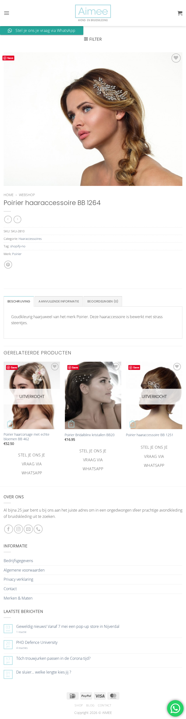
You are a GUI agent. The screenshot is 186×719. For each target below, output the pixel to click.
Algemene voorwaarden (24, 570)
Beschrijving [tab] (19, 301)
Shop (79, 705)
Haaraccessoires (30, 238)
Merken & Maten (18, 598)
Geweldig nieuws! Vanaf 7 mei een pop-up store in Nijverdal (67, 626)
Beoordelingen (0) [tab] (102, 301)
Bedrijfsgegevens (18, 560)
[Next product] (8, 219)
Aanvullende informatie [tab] (59, 301)
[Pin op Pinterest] (8, 265)
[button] (6, 13)
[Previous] (4, 419)
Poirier (17, 254)
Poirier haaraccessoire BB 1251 (149, 435)
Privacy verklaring (18, 579)
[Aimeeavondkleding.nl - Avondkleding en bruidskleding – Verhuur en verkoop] (93, 13)
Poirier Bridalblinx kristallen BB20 (90, 435)
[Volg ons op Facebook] (8, 529)
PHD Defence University (36, 642)
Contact (10, 588)
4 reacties (27, 647)
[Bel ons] (38, 529)
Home (9, 194)
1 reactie (26, 631)
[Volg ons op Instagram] (18, 529)
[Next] (182, 419)
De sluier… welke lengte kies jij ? (43, 672)
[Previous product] (17, 219)
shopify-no (17, 246)
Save (10, 58)
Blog (90, 705)
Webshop (27, 194)
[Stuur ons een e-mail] (28, 529)
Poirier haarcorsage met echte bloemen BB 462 (26, 436)
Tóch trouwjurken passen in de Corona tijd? (53, 658)
